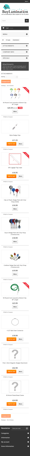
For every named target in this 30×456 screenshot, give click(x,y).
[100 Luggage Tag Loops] (15, 159)
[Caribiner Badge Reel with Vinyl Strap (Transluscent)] (15, 257)
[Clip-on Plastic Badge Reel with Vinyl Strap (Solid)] (15, 191)
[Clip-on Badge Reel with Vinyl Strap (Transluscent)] (15, 224)
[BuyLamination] (15, 9)
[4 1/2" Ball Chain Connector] (15, 322)
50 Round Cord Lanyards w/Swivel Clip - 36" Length (15, 103)
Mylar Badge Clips (15, 135)
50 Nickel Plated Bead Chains (15, 395)
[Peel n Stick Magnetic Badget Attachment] (15, 354)
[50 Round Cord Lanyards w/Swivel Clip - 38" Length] (15, 289)
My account (5, 442)
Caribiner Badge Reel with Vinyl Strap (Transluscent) (15, 266)
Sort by (3, 76)
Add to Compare (9, 116)
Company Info (8, 52)
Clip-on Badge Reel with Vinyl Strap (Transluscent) (15, 233)
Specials (6, 58)
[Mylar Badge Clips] (15, 127)
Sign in (26, 1)
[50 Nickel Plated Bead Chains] (15, 387)
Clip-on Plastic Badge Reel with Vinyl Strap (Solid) (15, 201)
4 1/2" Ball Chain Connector (15, 330)
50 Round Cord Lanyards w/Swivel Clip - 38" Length (15, 299)
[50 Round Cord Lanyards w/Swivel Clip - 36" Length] (15, 94)
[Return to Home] (2, 40)
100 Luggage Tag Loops (15, 167)
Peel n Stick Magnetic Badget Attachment (15, 363)
